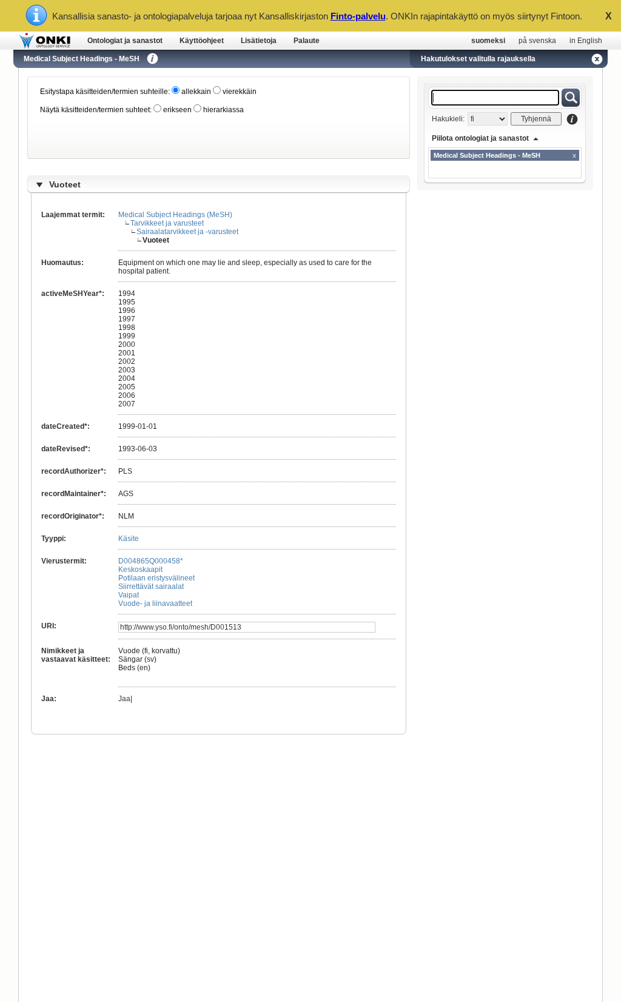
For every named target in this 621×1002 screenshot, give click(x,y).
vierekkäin (239, 91)
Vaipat (128, 595)
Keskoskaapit (140, 569)
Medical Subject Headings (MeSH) (175, 214)
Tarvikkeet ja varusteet (167, 223)
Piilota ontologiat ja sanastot (480, 138)
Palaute (307, 40)
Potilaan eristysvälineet (156, 578)
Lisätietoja (259, 40)
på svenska (537, 40)
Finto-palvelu (358, 16)
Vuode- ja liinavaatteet (155, 603)
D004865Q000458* (150, 561)
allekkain (195, 91)
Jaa (124, 698)
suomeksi (488, 40)
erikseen (176, 110)
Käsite (128, 538)
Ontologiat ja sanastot (125, 40)
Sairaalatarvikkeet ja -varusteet (187, 231)
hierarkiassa (222, 110)
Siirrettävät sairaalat (151, 586)
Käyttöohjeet (202, 40)
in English (585, 40)
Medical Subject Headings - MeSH (81, 59)
